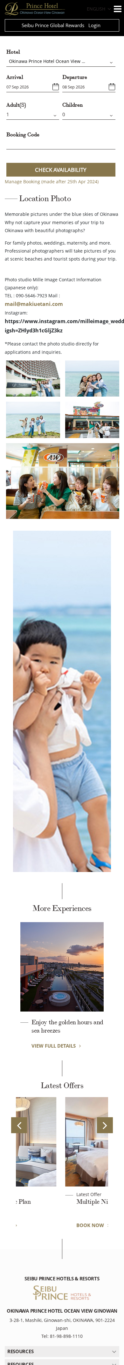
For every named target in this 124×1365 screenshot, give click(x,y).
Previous (19, 1125)
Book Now (45, 1225)
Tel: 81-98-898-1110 (62, 1336)
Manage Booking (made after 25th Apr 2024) (52, 181)
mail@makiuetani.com (34, 303)
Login (94, 25)
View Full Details (54, 1046)
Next (105, 1125)
